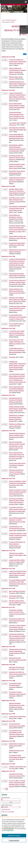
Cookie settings (8, 828)
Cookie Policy (10, 830)
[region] (14, 830)
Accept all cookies (14, 835)
